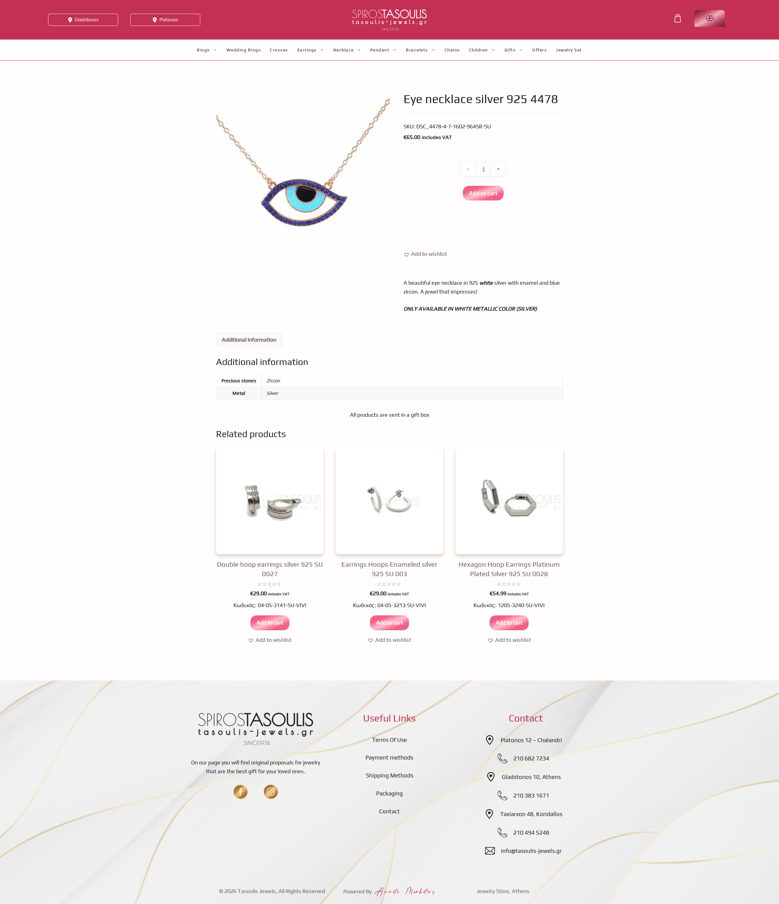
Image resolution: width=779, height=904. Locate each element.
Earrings (307, 49)
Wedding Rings (243, 49)
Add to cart (483, 193)
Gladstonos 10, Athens (531, 777)
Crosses (279, 49)
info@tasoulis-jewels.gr (531, 850)
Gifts (510, 49)
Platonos (168, 19)
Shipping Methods (389, 775)
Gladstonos (87, 19)
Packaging (389, 793)
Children (478, 49)
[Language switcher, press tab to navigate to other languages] (709, 18)
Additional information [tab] (249, 339)
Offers (539, 49)
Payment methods (389, 757)
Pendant (380, 49)
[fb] (240, 791)
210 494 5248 (531, 832)
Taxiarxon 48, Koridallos (531, 814)
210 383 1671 (531, 795)
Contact (389, 811)
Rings (203, 49)
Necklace (343, 49)
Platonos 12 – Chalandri (531, 740)
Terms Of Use (389, 739)
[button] (425, 254)
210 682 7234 (531, 758)
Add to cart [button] (270, 622)
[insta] (270, 791)
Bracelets (417, 49)
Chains (452, 49)
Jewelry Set (569, 49)
